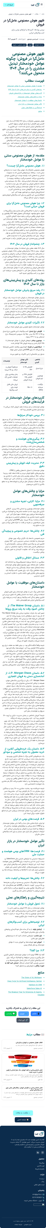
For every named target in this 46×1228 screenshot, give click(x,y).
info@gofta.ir (37, 1194)
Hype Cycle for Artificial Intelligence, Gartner (24, 981)
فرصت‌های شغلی (39, 1185)
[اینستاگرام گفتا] (42, 1152)
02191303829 (37, 1197)
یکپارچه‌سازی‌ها (39, 1169)
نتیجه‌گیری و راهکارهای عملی (31, 107)
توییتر (23, 1013)
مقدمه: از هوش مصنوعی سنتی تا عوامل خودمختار (24, 86)
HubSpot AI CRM (35, 985)
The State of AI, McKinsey (31, 977)
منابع (40, 111)
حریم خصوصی (27, 1224)
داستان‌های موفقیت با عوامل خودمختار (28, 100)
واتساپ (10, 1013)
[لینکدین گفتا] (38, 1152)
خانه (43, 14)
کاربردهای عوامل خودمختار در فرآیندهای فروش (25, 93)
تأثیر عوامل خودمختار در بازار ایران (30, 104)
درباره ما (41, 1179)
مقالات (36, 14)
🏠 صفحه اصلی (23, 1119)
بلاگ (42, 1182)
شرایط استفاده (18, 1224)
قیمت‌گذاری (40, 1166)
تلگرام (36, 1013)
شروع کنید (10, 5)
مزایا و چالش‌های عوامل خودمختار (30, 96)
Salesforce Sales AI (34, 988)
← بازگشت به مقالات (23, 1113)
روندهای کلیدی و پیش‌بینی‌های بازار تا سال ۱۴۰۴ (25, 89)
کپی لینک (23, 1020)
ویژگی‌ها (41, 1163)
